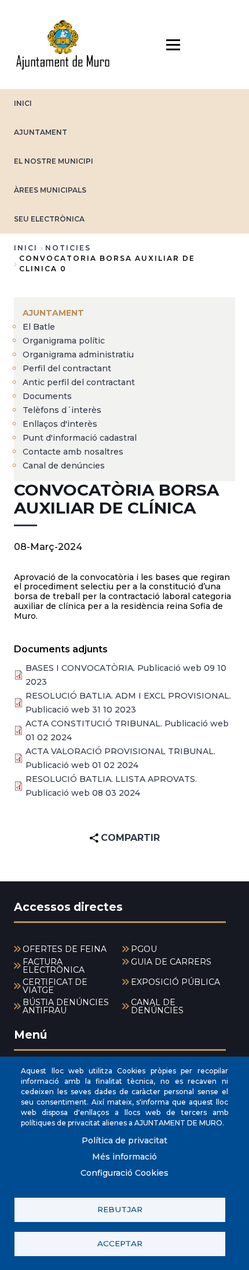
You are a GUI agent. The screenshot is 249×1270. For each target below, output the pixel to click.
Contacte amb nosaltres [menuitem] (73, 451)
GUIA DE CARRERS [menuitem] (171, 962)
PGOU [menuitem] (144, 949)
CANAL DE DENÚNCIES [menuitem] (157, 1006)
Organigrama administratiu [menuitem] (78, 354)
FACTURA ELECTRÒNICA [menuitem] (54, 966)
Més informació (124, 1156)
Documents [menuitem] (47, 396)
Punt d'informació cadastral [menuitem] (80, 438)
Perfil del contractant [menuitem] (67, 368)
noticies (68, 247)
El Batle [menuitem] (39, 327)
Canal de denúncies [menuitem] (64, 465)
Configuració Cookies (124, 1173)
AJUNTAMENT (40, 132)
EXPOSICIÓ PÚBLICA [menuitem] (175, 982)
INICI (23, 103)
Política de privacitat (124, 1140)
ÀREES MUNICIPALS (50, 190)
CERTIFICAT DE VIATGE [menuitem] (55, 986)
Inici (26, 247)
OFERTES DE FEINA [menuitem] (65, 949)
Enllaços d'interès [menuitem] (60, 424)
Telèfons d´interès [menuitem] (62, 410)
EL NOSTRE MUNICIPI (53, 161)
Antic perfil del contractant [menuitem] (79, 382)
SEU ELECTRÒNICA (49, 219)
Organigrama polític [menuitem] (64, 340)
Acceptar (119, 1243)
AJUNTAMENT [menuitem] (53, 313)
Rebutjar (119, 1209)
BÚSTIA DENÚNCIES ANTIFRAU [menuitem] (66, 1006)
